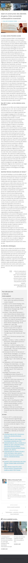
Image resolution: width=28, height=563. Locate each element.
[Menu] (26, 1)
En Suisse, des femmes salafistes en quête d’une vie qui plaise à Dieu (19, 539)
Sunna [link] (11, 114)
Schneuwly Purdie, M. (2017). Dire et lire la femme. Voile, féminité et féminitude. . (14, 435)
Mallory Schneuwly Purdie (10, 21)
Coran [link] (6, 114)
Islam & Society (6, 2)
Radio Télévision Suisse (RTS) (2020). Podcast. (13, 468)
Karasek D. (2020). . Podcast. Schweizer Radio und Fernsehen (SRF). (15, 463)
